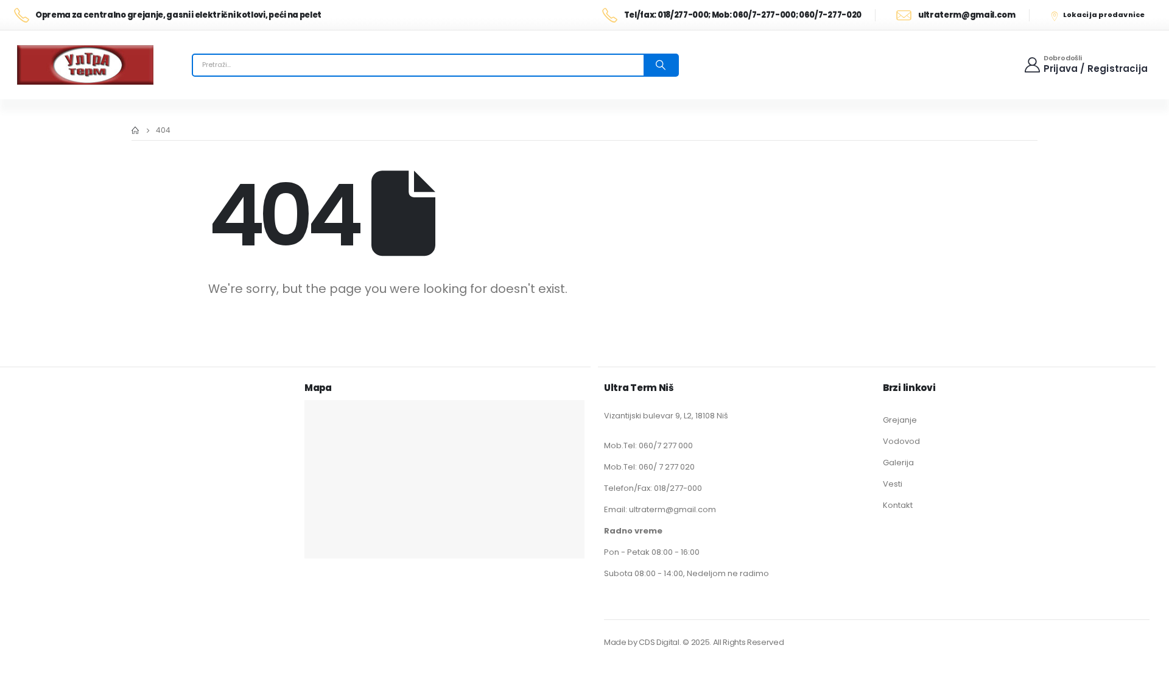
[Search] (661, 65)
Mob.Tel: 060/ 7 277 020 (649, 467)
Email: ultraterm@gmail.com (660, 509)
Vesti (892, 484)
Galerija (898, 462)
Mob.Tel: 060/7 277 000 (648, 445)
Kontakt (898, 505)
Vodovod (901, 441)
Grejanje (900, 420)
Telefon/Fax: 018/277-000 (653, 488)
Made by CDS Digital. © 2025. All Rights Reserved (694, 642)
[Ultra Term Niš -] (85, 65)
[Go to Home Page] (135, 130)
